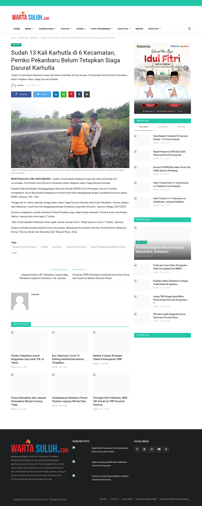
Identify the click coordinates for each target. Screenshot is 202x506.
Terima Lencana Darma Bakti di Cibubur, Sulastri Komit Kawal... (110, 478)
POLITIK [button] (65, 29)
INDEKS (139, 29)
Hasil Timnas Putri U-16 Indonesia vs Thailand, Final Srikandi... (170, 184)
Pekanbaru (35, 38)
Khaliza (14, 367)
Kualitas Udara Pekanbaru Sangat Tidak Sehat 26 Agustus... (170, 282)
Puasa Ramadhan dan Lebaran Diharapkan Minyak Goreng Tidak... (28, 401)
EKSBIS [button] (80, 29)
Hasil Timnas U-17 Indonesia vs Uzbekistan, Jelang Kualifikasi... (169, 200)
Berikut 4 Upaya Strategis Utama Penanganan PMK (107, 357)
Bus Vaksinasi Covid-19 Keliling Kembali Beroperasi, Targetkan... (68, 359)
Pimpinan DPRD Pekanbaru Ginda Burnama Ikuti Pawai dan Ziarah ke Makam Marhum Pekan (101, 276)
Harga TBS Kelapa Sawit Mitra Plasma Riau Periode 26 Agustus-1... (170, 299)
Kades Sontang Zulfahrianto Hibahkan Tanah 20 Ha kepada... (109, 464)
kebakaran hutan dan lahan (24, 247)
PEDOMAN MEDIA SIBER (146, 499)
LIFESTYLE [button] (123, 29)
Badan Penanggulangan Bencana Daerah (108, 247)
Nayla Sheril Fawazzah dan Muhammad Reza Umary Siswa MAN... (110, 450)
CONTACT (114, 499)
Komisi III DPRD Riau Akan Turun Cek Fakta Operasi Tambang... (171, 169)
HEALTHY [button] (153, 29)
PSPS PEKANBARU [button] (101, 29)
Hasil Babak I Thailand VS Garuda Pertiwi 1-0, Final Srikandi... (170, 138)
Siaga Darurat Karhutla (76, 247)
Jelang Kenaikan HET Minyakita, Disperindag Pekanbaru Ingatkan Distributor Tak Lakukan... (43, 276)
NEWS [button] (28, 29)
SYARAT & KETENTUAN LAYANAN (174, 499)
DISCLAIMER (127, 499)
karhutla (44, 247)
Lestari (20, 85)
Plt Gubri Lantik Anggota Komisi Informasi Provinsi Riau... (169, 316)
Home (17, 29)
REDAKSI (103, 499)
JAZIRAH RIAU (22, 38)
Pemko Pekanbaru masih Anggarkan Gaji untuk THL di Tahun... (27, 359)
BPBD (15, 253)
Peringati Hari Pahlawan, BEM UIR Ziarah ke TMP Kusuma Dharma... (110, 401)
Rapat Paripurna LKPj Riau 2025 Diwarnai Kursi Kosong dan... (169, 153)
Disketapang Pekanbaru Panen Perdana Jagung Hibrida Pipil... (69, 399)
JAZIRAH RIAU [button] (46, 29)
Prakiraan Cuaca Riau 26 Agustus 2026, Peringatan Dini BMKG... (170, 267)
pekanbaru (57, 247)
